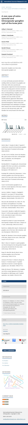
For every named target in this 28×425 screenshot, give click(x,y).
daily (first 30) (14, 134)
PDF (5, 281)
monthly (20, 134)
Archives (8, 7)
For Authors (5, 363)
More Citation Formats (9, 313)
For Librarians (5, 365)
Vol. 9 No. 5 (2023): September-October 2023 (14, 8)
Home (3, 7)
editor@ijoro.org (21, 419)
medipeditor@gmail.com (9, 419)
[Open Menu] (1, 1)
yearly (25, 134)
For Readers (5, 360)
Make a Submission (9, 350)
